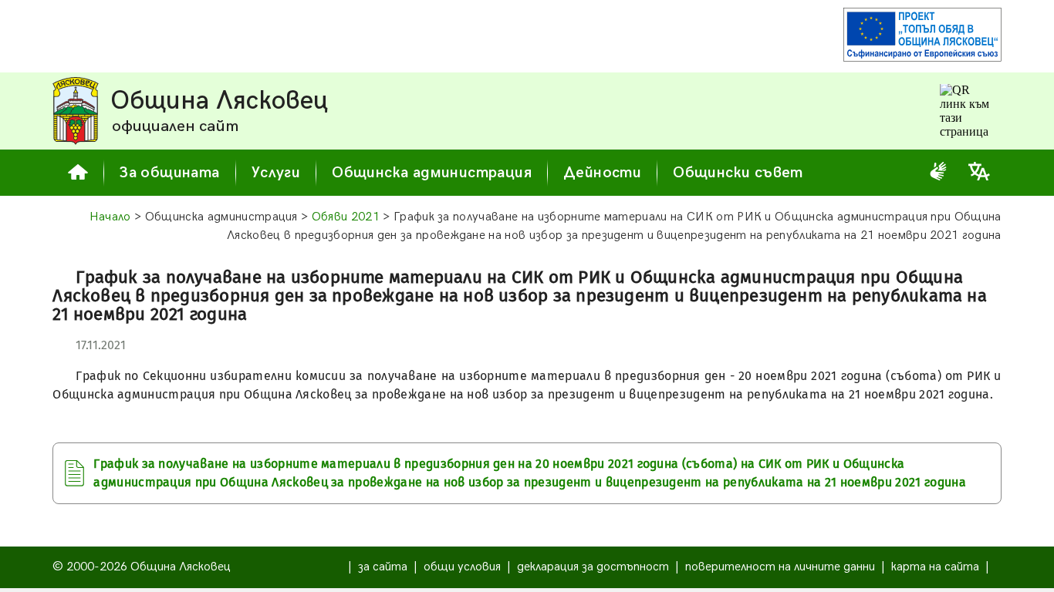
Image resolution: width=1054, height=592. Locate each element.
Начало (110, 217)
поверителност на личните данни (780, 567)
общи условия (462, 567)
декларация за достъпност (593, 567)
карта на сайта (935, 567)
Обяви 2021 (346, 217)
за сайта (382, 567)
